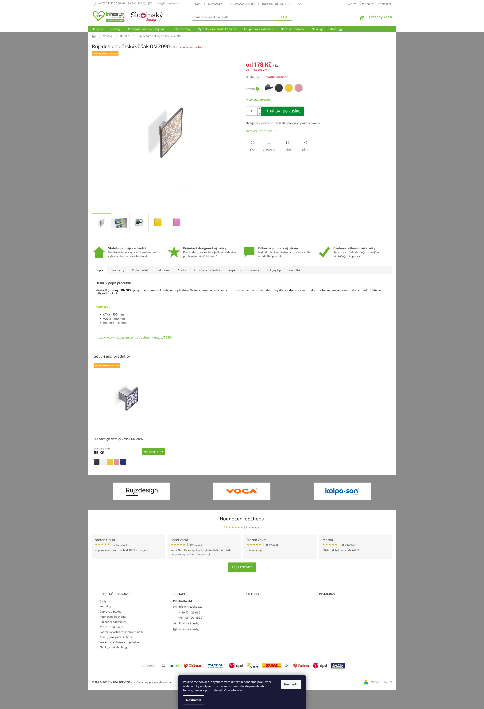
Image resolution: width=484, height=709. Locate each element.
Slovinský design (189, 623)
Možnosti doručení (258, 99)
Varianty (151, 452)
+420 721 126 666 (189, 612)
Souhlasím (291, 684)
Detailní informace (259, 131)
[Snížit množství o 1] (259, 113)
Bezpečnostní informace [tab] (243, 270)
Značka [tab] (181, 270)
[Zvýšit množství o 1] (259, 109)
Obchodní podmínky (112, 621)
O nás (196, 3)
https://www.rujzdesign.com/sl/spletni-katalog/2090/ (134, 337)
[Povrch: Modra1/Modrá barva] (123, 462)
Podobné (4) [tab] (140, 270)
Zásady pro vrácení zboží (115, 637)
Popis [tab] (99, 270)
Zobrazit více (242, 567)
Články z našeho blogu (114, 647)
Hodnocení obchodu (276, 3)
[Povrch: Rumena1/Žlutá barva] (110, 462)
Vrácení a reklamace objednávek (120, 642)
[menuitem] (97, 29)
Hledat (283, 17)
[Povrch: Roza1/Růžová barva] (116, 462)
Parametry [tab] (117, 270)
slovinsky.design (189, 629)
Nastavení (193, 700)
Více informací (234, 690)
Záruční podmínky (111, 627)
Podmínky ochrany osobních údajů (122, 631)
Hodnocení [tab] (163, 270)
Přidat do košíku (285, 111)
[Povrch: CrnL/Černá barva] (96, 462)
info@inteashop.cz (190, 606)
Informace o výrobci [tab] (207, 270)
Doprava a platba (242, 3)
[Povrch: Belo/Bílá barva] (103, 462)
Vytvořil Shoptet (381, 682)
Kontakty (215, 3)
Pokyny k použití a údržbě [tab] (283, 270)
